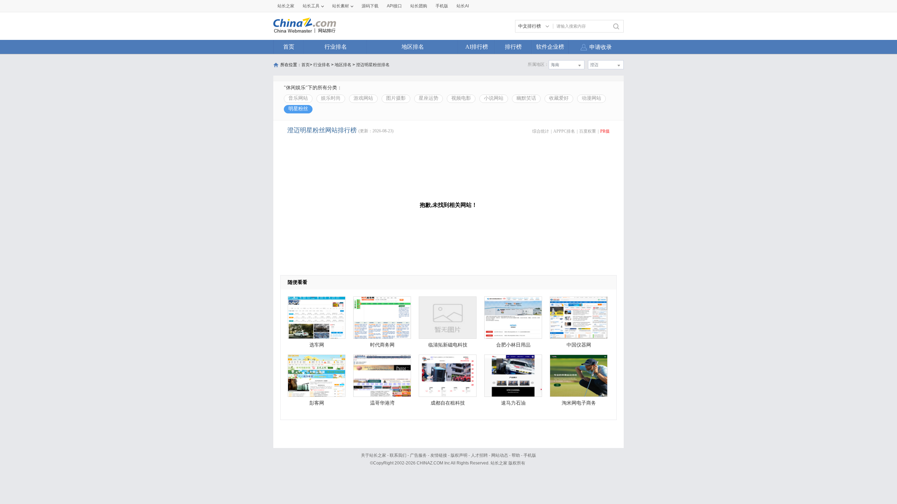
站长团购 (418, 6)
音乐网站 (298, 98)
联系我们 (398, 455)
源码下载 (370, 6)
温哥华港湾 (382, 403)
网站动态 (499, 455)
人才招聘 (479, 455)
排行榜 (513, 47)
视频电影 (461, 98)
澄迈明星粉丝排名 (373, 64)
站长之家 (286, 6)
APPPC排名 (564, 131)
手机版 (529, 455)
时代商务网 (382, 345)
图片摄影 (396, 98)
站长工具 (311, 6)
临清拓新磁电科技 (447, 345)
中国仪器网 (579, 345)
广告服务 (418, 455)
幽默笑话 (526, 98)
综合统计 (540, 131)
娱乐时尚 (331, 98)
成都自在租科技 (448, 403)
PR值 (605, 131)
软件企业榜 (550, 47)
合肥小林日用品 (513, 345)
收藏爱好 (559, 98)
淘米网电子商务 (579, 403)
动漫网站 (591, 98)
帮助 (516, 455)
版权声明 (459, 455)
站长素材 (340, 6)
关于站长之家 (373, 455)
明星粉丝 (298, 108)
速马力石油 (513, 403)
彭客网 (316, 403)
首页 (288, 47)
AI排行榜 (476, 47)
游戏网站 (363, 98)
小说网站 (494, 98)
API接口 (394, 6)
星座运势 (428, 98)
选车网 (316, 345)
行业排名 (335, 47)
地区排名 (413, 47)
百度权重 (587, 131)
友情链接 (438, 455)
